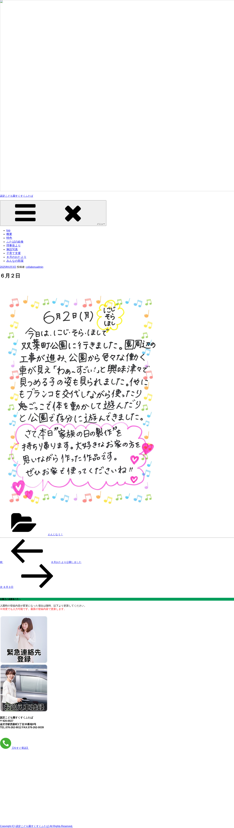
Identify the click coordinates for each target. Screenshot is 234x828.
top (8, 230)
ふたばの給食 (15, 241)
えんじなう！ (55, 534)
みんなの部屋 (15, 260)
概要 (9, 234)
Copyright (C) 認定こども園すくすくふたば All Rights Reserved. (36, 826)
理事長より (13, 245)
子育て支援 (13, 253)
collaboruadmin (34, 267)
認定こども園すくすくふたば (16, 196)
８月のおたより (16, 257)
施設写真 (12, 249)
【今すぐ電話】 (20, 748)
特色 (9, 237)
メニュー (101, 224)
